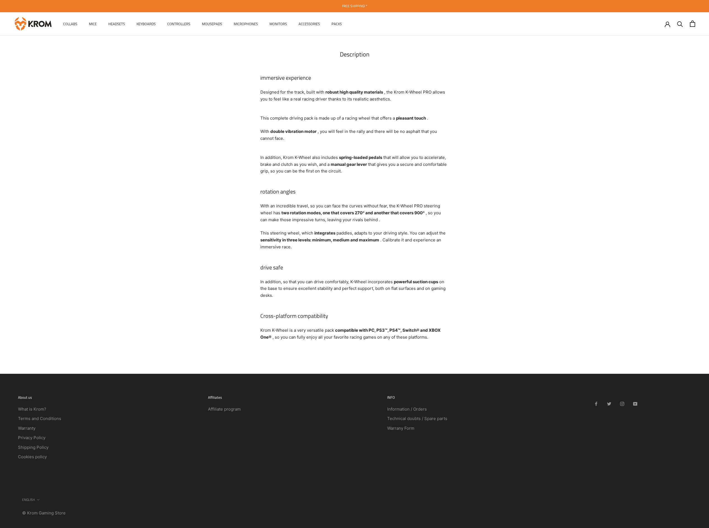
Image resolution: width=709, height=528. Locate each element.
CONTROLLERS (178, 23)
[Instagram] (622, 403)
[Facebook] (596, 403)
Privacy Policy (31, 437)
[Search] (680, 24)
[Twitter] (609, 403)
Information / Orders (407, 409)
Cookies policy (32, 456)
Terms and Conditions (39, 418)
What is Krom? (32, 409)
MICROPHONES (246, 23)
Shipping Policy (33, 447)
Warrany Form (400, 428)
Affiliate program (224, 409)
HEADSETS (116, 23)
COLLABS (70, 23)
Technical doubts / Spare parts (417, 418)
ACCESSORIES (309, 23)
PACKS (337, 23)
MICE (93, 23)
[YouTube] (635, 403)
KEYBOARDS (146, 23)
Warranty (26, 428)
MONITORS (278, 23)
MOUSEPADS (212, 23)
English (28, 499)
